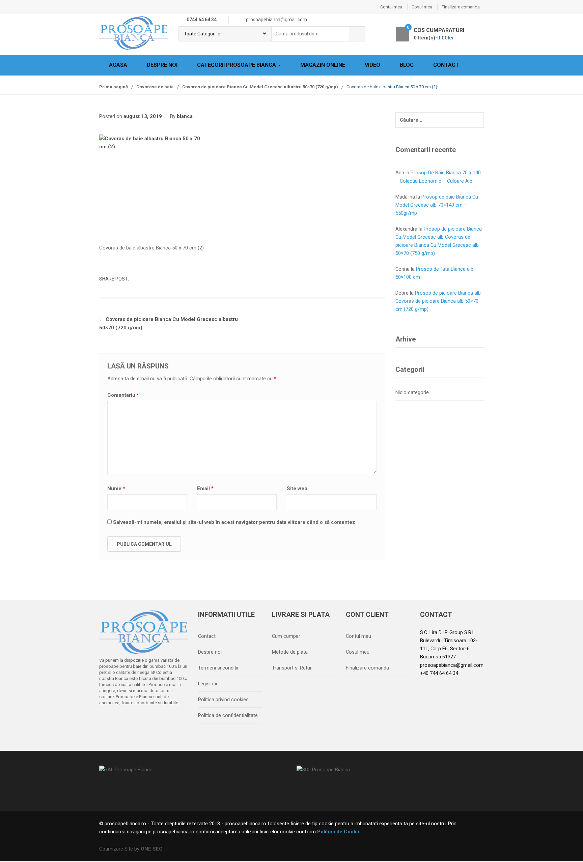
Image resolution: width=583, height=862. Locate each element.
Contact (446, 65)
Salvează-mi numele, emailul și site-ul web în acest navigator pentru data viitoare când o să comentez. (235, 522)
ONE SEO (152, 849)
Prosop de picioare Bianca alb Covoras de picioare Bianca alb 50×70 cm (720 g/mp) (438, 301)
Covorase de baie (155, 86)
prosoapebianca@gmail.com (451, 665)
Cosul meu (422, 6)
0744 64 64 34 (202, 19)
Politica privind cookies (223, 699)
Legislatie (208, 684)
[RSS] (177, 720)
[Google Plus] (148, 720)
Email (205, 488)
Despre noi (162, 65)
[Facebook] (106, 720)
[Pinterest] (163, 720)
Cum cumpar (286, 636)
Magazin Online (322, 65)
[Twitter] (120, 720)
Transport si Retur (292, 668)
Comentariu (123, 395)
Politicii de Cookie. (339, 832)
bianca (185, 116)
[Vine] (134, 720)
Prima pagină (113, 86)
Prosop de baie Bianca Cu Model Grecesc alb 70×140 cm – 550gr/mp (436, 205)
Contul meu (391, 6)
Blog (407, 65)
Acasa (118, 65)
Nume (116, 488)
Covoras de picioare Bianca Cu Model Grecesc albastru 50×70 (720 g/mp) (260, 86)
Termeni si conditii (218, 668)
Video (372, 65)
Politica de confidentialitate (228, 715)
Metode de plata (290, 652)
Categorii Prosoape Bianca (237, 65)
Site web (297, 488)
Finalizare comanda (461, 6)
